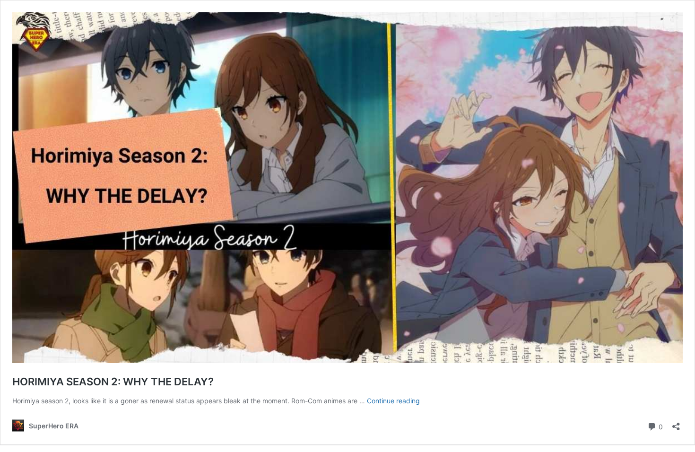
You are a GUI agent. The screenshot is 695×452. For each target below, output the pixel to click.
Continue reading (393, 401)
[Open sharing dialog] (676, 423)
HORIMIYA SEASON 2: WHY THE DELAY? (113, 381)
